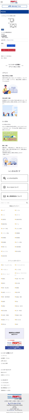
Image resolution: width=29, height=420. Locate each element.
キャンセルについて (5, 385)
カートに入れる (10, 45)
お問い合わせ (4, 360)
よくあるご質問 (4, 363)
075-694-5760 (15, 403)
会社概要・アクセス (5, 358)
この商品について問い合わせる (7, 50)
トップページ (4, 355)
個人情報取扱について (5, 387)
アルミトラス (10, 40)
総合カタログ (4, 372)
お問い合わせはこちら (14, 6)
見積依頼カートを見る (5, 390)
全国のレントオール (5, 375)
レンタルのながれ (4, 382)
